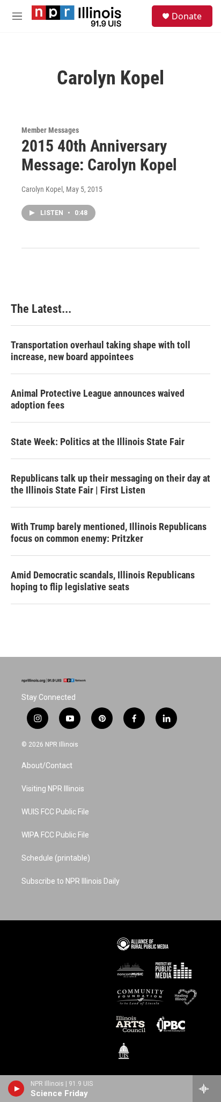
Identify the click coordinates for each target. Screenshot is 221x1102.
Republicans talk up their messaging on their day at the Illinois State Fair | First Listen (110, 484)
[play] (16, 1088)
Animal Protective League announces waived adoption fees (98, 399)
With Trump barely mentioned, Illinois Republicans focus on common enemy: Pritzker (109, 532)
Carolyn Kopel (42, 189)
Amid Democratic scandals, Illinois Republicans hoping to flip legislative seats (103, 580)
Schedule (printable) (55, 858)
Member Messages (50, 130)
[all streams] (207, 1088)
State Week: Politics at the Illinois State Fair (98, 441)
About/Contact (46, 766)
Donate (187, 16)
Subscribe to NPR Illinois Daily (70, 881)
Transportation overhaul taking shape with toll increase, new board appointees (100, 350)
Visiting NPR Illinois (52, 789)
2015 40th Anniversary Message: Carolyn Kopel (99, 155)
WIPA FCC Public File (55, 835)
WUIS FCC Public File (55, 812)
